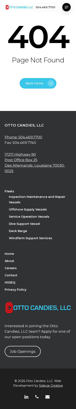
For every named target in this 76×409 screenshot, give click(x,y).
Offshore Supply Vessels (28, 209)
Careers (11, 268)
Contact (11, 275)
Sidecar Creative (51, 385)
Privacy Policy (15, 290)
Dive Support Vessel (24, 224)
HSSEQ (10, 282)
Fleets (9, 191)
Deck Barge (18, 231)
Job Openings (22, 351)
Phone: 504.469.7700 (23, 137)
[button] (66, 7)
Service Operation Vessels (29, 217)
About (9, 261)
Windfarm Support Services (30, 238)
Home (9, 254)
